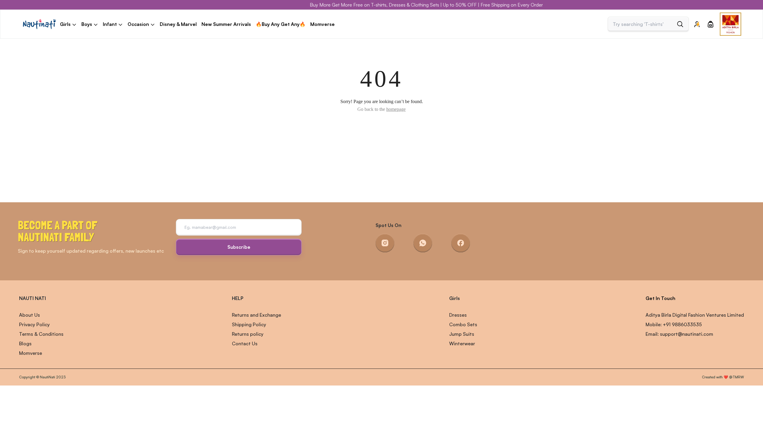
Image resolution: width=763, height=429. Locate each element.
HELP (237, 298)
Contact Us (245, 343)
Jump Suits (461, 334)
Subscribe (238, 247)
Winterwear (462, 343)
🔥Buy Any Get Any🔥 (280, 24)
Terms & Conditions (41, 334)
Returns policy (247, 334)
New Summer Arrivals (226, 24)
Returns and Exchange (256, 315)
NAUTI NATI (32, 298)
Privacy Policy (34, 324)
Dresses (458, 315)
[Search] (680, 24)
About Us (29, 315)
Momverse (322, 24)
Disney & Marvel (178, 24)
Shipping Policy (249, 324)
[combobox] (643, 24)
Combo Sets (463, 324)
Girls (454, 298)
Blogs (25, 343)
